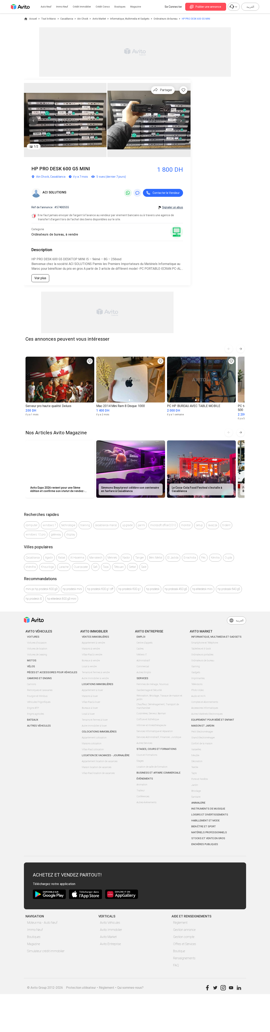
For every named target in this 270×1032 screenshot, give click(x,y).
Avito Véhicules (110, 923)
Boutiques (120, 6)
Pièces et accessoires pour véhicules (52, 672)
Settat (132, 566)
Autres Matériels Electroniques (207, 714)
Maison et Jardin (202, 725)
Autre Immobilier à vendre (95, 678)
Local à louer (88, 714)
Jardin (194, 785)
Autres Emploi (144, 672)
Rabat (61, 557)
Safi (95, 566)
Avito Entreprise (110, 944)
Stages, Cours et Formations (157, 748)
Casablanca (66, 18)
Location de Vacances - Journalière (105, 755)
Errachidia (190, 557)
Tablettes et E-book (201, 648)
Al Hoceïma (77, 557)
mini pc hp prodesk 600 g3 (42, 589)
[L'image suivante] (181, 120)
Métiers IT (142, 654)
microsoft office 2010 (163, 525)
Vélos (31, 666)
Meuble (195, 755)
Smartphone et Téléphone (204, 642)
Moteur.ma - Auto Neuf (42, 923)
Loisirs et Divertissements (209, 814)
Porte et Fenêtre (199, 779)
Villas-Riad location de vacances (98, 773)
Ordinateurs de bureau (165, 18)
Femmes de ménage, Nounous (152, 684)
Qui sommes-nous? (130, 988)
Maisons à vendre (91, 648)
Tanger (139, 557)
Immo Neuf (35, 930)
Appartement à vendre (93, 642)
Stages (140, 761)
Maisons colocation (91, 743)
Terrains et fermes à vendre (96, 672)
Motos (31, 660)
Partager (166, 90)
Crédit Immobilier (82, 6)
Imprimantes (198, 678)
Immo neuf (62, 6)
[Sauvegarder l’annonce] (183, 90)
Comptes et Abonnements (204, 702)
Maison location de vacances (96, 767)
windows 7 (49, 525)
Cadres (140, 648)
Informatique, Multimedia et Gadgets (129, 18)
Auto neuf (46, 6)
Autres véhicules (39, 725)
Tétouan (119, 566)
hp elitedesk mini (202, 589)
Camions (31, 684)
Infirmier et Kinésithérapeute (151, 725)
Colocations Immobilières (99, 731)
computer (32, 525)
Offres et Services (184, 944)
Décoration (196, 761)
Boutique (179, 951)
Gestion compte (183, 937)
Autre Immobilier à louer (94, 725)
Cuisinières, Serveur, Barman (151, 713)
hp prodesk (153, 589)
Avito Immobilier (111, 930)
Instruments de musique (208, 808)
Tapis (194, 773)
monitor (186, 525)
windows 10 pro (36, 534)
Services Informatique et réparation (155, 731)
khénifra (31, 566)
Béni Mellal (155, 557)
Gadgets (195, 672)
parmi (141, 525)
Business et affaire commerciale (158, 772)
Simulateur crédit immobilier (45, 951)
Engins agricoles (35, 714)
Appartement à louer (92, 690)
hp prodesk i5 (34, 598)
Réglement (106, 988)
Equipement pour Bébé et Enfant (212, 719)
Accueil (33, 18)
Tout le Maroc (48, 18)
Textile (194, 767)
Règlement (180, 923)
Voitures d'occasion (37, 642)
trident (226, 525)
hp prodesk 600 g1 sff (100, 589)
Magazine (135, 6)
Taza (106, 566)
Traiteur (141, 790)
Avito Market (99, 18)
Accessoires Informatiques (204, 708)
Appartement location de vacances (99, 761)
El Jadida (172, 557)
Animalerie (198, 802)
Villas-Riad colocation (93, 749)
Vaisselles (196, 749)
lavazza (212, 525)
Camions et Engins (39, 678)
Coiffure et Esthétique (148, 719)
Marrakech (95, 557)
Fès (203, 557)
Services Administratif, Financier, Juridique (159, 737)
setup (199, 525)
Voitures (33, 636)
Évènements (145, 778)
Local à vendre (89, 666)
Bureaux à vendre (91, 660)
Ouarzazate (81, 566)
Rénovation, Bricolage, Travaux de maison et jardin (159, 697)
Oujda (228, 557)
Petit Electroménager (202, 731)
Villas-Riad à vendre (92, 654)
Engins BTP (33, 708)
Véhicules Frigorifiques (38, 702)
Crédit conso (103, 6)
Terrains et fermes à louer (95, 719)
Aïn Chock (82, 18)
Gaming (195, 666)
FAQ (176, 965)
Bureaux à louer (90, 708)
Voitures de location (37, 648)
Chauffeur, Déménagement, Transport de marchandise (158, 706)
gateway (56, 534)
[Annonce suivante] (241, 349)
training (85, 525)
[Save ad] (90, 361)
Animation (142, 784)
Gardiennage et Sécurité (149, 690)
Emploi (141, 636)
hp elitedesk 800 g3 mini (61, 598)
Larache (64, 566)
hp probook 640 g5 (229, 589)
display (70, 534)
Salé (143, 566)
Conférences (143, 796)
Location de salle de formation (152, 766)
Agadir (49, 557)
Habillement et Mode (205, 820)
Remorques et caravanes (39, 690)
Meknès (112, 557)
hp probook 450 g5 (176, 589)
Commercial (143, 666)
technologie (68, 525)
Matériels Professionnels (209, 832)
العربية (250, 6)
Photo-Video (197, 690)
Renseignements (184, 958)
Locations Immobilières (97, 684)
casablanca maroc (106, 525)
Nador (126, 557)
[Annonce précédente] (229, 349)
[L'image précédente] (33, 120)
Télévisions (196, 684)
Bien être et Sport (203, 826)
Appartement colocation (94, 737)
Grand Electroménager (203, 737)
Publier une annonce (208, 6)
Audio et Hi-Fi (198, 696)
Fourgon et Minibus (37, 696)
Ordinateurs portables (202, 654)
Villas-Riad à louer (91, 702)
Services (142, 678)
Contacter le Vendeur (166, 192)
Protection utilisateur (81, 988)
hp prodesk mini (72, 589)
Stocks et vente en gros (208, 838)
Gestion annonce (184, 930)
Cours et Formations (147, 755)
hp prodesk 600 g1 (129, 589)
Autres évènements (146, 802)
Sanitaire (195, 796)
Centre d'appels (144, 642)
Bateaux (32, 719)
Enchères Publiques (204, 844)
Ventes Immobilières (95, 636)
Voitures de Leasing (37, 654)
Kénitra (215, 557)
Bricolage (196, 791)
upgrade (127, 525)
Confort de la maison (201, 743)
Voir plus (40, 278)
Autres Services (144, 743)
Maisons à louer (90, 696)
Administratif (143, 660)
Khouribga (47, 566)
